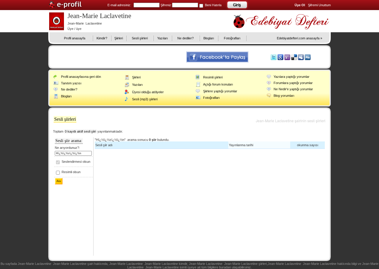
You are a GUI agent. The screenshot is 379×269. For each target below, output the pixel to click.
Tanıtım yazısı (71, 83)
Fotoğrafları (232, 38)
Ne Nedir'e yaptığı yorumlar (293, 89)
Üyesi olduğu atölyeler (148, 92)
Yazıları (162, 38)
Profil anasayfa (74, 38)
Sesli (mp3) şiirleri (145, 99)
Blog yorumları (284, 95)
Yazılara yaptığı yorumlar (291, 76)
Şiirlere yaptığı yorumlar (220, 91)
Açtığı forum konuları (218, 84)
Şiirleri (118, 38)
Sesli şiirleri (140, 38)
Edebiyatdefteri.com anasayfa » (299, 38)
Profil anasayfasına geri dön (81, 76)
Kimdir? (102, 38)
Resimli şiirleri (213, 77)
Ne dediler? (185, 38)
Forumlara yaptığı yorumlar (293, 83)
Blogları (208, 38)
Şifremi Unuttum (319, 5)
